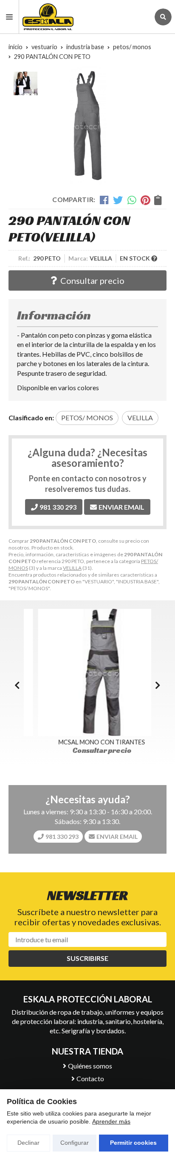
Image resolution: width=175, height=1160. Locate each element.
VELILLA (72, 568)
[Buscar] (163, 16)
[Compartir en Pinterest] (145, 199)
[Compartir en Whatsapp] (131, 199)
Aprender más (111, 1121)
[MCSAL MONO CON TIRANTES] (87, 672)
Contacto (90, 1078)
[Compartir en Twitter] (118, 199)
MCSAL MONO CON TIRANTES (87, 742)
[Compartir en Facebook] (104, 199)
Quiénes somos (90, 1066)
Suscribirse (87, 958)
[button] (157, 685)
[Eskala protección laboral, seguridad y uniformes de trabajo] (84, 16)
